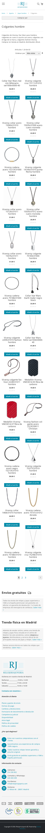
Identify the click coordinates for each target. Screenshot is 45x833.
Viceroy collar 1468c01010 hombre (12, 511)
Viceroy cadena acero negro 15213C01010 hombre (11, 469)
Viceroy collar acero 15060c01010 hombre (11, 125)
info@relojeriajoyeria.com (17, 784)
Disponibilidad (7, 717)
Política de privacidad (10, 723)
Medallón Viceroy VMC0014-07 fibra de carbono (12, 424)
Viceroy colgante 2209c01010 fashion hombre (12, 340)
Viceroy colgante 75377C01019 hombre (33, 468)
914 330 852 (12, 772)
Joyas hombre (22, 13)
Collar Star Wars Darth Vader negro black (33, 298)
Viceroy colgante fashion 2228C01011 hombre (12, 382)
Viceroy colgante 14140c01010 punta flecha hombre (33, 169)
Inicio (3, 13)
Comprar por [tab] (22, 18)
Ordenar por (20, 53)
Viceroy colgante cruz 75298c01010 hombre (33, 554)
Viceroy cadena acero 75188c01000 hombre (12, 298)
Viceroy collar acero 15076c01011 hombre (11, 256)
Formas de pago (8, 706)
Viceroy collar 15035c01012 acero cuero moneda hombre (33, 212)
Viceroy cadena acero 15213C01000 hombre (12, 169)
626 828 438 (12, 778)
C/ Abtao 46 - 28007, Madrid (18, 789)
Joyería (11, 13)
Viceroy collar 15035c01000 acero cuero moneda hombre (33, 126)
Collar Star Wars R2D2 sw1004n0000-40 (33, 340)
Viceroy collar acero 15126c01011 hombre (11, 211)
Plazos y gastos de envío (11, 703)
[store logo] (22, 5)
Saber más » (37, 639)
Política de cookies (9, 726)
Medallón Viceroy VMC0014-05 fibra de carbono (33, 382)
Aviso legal (6, 720)
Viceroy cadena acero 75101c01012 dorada (33, 512)
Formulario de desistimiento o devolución (18, 712)
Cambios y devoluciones (11, 709)
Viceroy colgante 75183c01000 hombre (33, 256)
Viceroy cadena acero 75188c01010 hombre (12, 554)
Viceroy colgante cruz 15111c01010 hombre (33, 83)
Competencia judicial (10, 714)
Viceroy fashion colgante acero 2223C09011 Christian (33, 425)
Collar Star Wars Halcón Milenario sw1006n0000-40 (12, 83)
